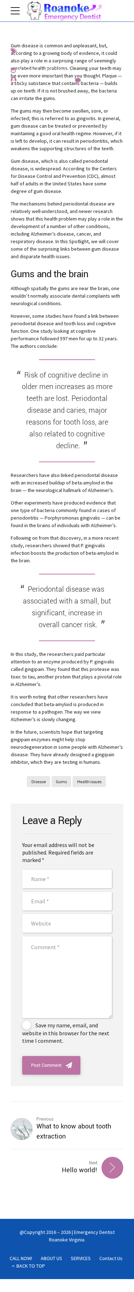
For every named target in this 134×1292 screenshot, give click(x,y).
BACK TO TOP (30, 1266)
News (58, 50)
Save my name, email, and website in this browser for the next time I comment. (65, 1033)
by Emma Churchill (42, 80)
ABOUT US (51, 1258)
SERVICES (81, 1258)
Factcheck (32, 50)
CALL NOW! (21, 1258)
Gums (61, 781)
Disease (38, 781)
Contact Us (111, 1258)
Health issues (89, 781)
